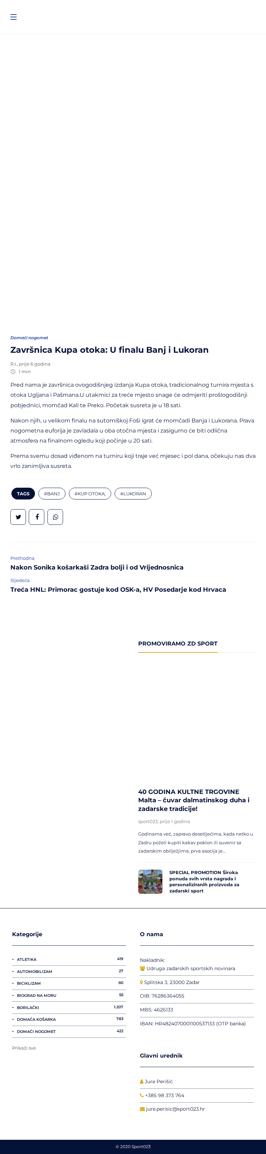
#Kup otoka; (90, 493)
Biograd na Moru (70, 995)
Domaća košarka (70, 1019)
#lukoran (133, 493)
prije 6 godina (35, 364)
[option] (197, 780)
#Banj (52, 493)
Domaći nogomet (29, 337)
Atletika (70, 959)
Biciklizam (70, 983)
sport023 (148, 821)
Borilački (70, 1007)
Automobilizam (70, 971)
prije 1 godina (175, 821)
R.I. (13, 364)
